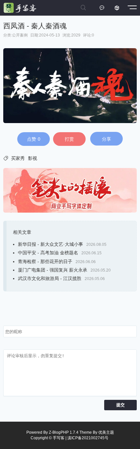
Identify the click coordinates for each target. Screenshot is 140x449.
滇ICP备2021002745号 (87, 438)
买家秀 (18, 158)
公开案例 (20, 35)
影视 (32, 158)
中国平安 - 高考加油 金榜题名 (48, 252)
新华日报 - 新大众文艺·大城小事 (50, 244)
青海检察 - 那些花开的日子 (45, 261)
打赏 (69, 139)
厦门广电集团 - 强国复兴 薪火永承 (52, 270)
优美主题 (106, 432)
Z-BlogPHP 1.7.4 (63, 432)
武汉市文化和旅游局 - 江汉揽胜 (49, 278)
